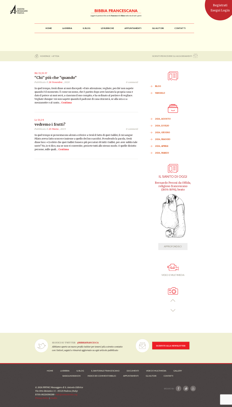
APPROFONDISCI (173, 246)
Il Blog (80, 370)
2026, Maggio (162, 139)
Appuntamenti (131, 376)
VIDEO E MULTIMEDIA (173, 275)
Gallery (177, 370)
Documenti (133, 370)
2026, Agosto (163, 119)
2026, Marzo (162, 153)
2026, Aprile (161, 146)
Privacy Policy (42, 398)
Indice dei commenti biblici (102, 376)
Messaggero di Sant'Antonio (19, 9)
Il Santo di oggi (173, 176)
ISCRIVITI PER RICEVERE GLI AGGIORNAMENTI (172, 56)
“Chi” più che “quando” (55, 77)
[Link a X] (186, 389)
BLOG (158, 86)
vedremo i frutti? (49, 124)
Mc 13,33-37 (40, 73)
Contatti (168, 376)
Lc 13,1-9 (39, 120)
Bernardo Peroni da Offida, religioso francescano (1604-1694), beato (173, 186)
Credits (53, 398)
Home (50, 370)
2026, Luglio (162, 125)
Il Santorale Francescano (105, 370)
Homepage (45, 56)
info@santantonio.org (66, 394)
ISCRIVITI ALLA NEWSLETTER (170, 346)
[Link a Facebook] (179, 389)
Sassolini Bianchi (71, 376)
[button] (173, 300)
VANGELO (160, 93)
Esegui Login (220, 10)
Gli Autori (151, 376)
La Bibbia (64, 370)
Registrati (220, 5)
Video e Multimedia (156, 370)
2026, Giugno (162, 132)
